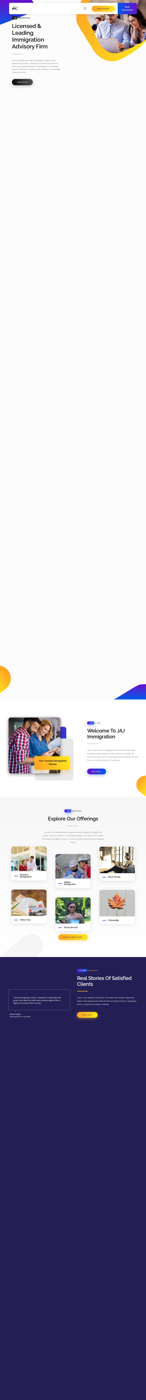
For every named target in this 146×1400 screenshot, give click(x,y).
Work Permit (114, 877)
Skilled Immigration (70, 883)
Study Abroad (71, 927)
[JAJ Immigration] (15, 8)
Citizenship (113, 920)
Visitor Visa (25, 920)
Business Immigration (26, 875)
